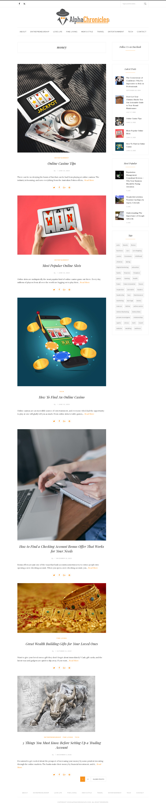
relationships (138, 317)
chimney (119, 262)
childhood (138, 256)
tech (133, 323)
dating (128, 262)
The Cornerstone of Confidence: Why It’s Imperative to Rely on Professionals (135, 82)
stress (126, 323)
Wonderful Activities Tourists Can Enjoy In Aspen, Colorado (135, 200)
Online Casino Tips (62, 163)
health (135, 278)
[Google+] (64, 187)
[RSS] (24, 4)
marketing (120, 300)
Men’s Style (87, 793)
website (119, 328)
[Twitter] (54, 187)
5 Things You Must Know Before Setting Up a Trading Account (62, 745)
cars (127, 250)
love (128, 295)
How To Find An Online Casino (62, 397)
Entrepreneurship (39, 32)
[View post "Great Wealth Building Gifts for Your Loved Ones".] (61, 608)
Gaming (127, 278)
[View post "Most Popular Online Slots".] (61, 225)
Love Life (57, 32)
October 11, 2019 (64, 651)
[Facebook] (19, 4)
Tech (130, 32)
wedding (128, 328)
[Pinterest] (69, 187)
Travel (100, 32)
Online (127, 306)
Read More (89, 180)
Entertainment (116, 32)
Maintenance (138, 295)
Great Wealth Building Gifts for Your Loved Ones (62, 643)
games (119, 278)
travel (141, 323)
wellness (138, 328)
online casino (138, 306)
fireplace (137, 273)
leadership (120, 295)
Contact (141, 32)
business (120, 250)
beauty (125, 245)
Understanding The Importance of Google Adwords (135, 216)
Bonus (133, 245)
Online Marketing (123, 312)
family (119, 273)
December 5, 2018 (64, 755)
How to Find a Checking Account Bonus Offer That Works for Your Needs (61, 548)
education (135, 267)
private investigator (123, 317)
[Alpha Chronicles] (83, 17)
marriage (130, 300)
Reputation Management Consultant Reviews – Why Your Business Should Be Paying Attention (135, 179)
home (118, 284)
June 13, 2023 (64, 171)
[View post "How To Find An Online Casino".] (61, 342)
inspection (120, 289)
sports (119, 323)
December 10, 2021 (64, 558)
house (141, 284)
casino (119, 256)
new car (119, 306)
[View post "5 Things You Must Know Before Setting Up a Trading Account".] (61, 704)
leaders (140, 289)
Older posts (98, 779)
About (23, 32)
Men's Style (87, 32)
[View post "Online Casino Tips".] (61, 108)
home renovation (129, 284)
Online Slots (136, 312)
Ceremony (128, 256)
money (139, 300)
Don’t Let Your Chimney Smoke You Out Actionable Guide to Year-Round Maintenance (135, 102)
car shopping (137, 250)
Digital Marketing (122, 267)
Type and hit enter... (129, 4)
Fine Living (71, 32)
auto (118, 245)
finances (127, 273)
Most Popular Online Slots (61, 265)
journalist (130, 289)
